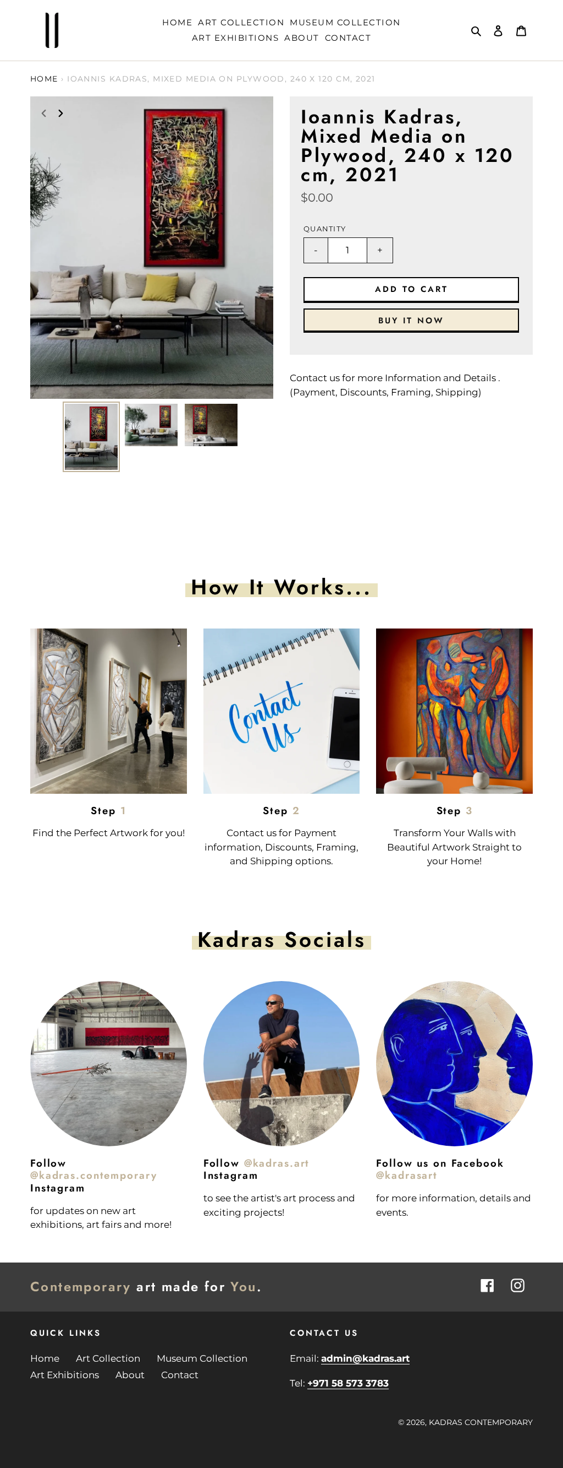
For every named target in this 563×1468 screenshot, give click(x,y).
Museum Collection (202, 1358)
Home (44, 79)
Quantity (324, 229)
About (130, 1374)
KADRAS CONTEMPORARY (481, 1422)
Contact (179, 1374)
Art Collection (108, 1358)
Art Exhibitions (64, 1374)
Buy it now (411, 321)
